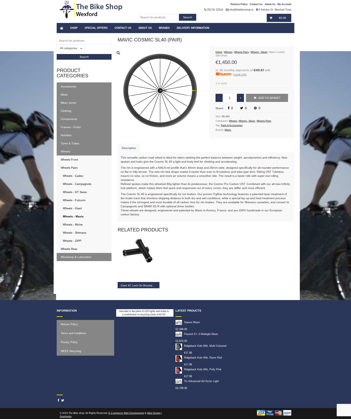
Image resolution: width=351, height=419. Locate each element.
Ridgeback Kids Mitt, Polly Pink (202, 369)
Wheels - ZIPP (72, 240)
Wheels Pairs (69, 167)
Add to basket (269, 97)
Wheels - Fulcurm (74, 200)
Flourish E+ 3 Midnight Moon (201, 334)
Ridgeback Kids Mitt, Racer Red (203, 357)
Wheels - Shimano (74, 232)
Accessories (68, 86)
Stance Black (192, 322)
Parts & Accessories (232, 125)
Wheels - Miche (73, 224)
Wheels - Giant (72, 208)
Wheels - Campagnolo (77, 184)
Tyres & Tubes (70, 143)
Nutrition (66, 135)
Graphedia (66, 416)
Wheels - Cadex (73, 175)
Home (219, 52)
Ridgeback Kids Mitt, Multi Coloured (205, 345)
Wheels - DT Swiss (75, 192)
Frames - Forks (71, 127)
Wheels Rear (69, 249)
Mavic (228, 130)
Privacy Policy (69, 342)
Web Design (154, 413)
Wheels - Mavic (73, 216)
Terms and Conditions (73, 333)
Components (69, 119)
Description (129, 148)
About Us (270, 4)
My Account (284, 4)
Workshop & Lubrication (76, 257)
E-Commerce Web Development (126, 413)
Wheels (65, 151)
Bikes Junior (68, 102)
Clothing (66, 110)
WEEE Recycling (71, 351)
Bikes (64, 94)
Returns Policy (239, 4)
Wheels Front (69, 159)
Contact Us (256, 4)
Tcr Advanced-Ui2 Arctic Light (201, 381)
